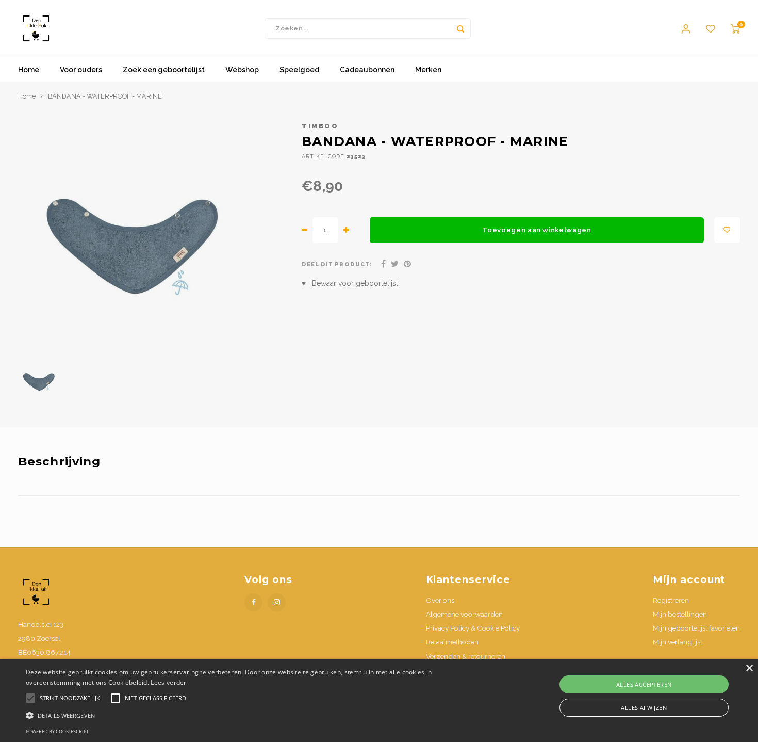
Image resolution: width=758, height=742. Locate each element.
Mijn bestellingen (680, 614)
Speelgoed (299, 70)
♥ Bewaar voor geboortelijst (350, 283)
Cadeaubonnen (367, 70)
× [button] (749, 668)
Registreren (671, 600)
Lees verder (168, 682)
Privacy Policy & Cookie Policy (473, 628)
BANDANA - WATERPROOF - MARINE (105, 96)
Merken (428, 70)
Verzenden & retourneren (465, 656)
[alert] (379, 700)
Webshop (242, 70)
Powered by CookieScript (57, 731)
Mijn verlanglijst (677, 642)
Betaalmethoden (452, 642)
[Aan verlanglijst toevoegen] (727, 230)
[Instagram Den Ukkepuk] (277, 602)
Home (28, 70)
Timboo (320, 126)
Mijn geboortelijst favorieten (696, 628)
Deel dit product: (337, 264)
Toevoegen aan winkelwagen (536, 229)
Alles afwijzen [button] (644, 708)
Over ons (440, 600)
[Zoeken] (460, 28)
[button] (255, 715)
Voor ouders (81, 70)
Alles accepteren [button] (643, 684)
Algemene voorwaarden (464, 614)
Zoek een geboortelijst (164, 70)
